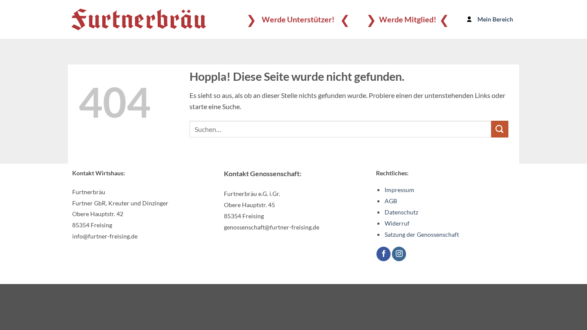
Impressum (399, 189)
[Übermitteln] (499, 129)
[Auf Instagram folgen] (399, 254)
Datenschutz (401, 212)
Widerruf (397, 223)
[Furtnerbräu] (138, 19)
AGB (391, 201)
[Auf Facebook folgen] (383, 254)
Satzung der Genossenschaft (422, 234)
